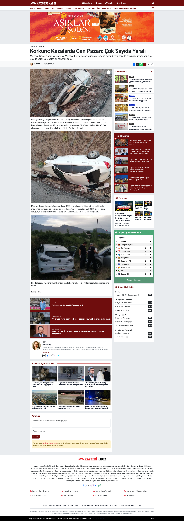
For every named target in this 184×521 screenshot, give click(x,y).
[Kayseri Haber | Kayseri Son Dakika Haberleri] (43, 3)
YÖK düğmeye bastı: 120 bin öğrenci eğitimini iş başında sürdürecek (140, 90)
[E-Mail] (44, 355)
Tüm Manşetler (68, 496)
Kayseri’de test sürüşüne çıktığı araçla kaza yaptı (69, 407)
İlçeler (88, 8)
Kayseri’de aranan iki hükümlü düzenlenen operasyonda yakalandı (70, 383)
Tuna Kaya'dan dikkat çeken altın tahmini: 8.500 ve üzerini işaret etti (139, 109)
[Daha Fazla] (144, 64)
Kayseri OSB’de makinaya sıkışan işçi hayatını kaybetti (43, 407)
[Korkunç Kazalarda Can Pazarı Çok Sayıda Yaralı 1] (71, 167)
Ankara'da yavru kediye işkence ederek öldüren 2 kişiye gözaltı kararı (43, 384)
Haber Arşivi (131, 496)
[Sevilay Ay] (36, 345)
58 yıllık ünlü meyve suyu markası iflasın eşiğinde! (140, 99)
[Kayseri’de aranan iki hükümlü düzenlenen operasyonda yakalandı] (71, 374)
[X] (88, 485)
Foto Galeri (88, 3)
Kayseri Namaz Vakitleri (103, 491)
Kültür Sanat (106, 8)
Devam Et (45, 352)
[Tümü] (151, 72)
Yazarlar (110, 3)
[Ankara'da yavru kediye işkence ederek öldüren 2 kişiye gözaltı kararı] (44, 374)
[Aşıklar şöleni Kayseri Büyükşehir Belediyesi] (92, 27)
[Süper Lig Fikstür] (151, 287)
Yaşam (115, 8)
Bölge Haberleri (78, 8)
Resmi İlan (96, 8)
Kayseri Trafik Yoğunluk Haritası (137, 491)
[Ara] (153, 3)
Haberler (33, 46)
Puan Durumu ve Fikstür (39, 496)
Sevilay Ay (46, 344)
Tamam (152, 518)
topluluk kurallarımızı (50, 443)
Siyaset (47, 8)
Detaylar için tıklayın (134, 280)
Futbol (131, 76)
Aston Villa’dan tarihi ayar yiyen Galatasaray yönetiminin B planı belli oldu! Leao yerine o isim (140, 80)
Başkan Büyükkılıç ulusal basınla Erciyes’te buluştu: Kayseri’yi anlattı (140, 118)
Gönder (35, 436)
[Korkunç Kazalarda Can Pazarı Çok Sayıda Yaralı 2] (71, 247)
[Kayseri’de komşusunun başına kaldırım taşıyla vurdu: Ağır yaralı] (97, 397)
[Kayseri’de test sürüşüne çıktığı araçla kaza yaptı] (71, 397)
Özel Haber (123, 3)
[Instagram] (54, 355)
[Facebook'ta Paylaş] (134, 64)
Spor (53, 8)
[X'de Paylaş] (137, 64)
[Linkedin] (58, 355)
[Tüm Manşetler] (151, 198)
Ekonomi (68, 8)
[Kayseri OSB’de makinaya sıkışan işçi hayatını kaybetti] (44, 397)
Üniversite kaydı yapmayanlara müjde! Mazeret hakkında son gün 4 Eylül (140, 128)
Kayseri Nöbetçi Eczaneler (40, 491)
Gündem (40, 8)
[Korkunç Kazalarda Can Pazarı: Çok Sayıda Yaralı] (71, 93)
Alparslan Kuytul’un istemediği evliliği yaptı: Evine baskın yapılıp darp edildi (96, 384)
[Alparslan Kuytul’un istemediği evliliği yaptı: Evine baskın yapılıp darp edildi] (97, 374)
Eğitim (131, 86)
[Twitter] (51, 355)
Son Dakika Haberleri (101, 496)
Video (100, 3)
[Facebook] (47, 355)
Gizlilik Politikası (99, 518)
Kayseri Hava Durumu (71, 491)
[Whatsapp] (99, 485)
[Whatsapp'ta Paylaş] (141, 64)
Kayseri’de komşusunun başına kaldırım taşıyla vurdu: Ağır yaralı (96, 407)
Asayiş (32, 8)
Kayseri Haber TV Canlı (127, 8)
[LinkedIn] (95, 485)
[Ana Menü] (153, 8)
